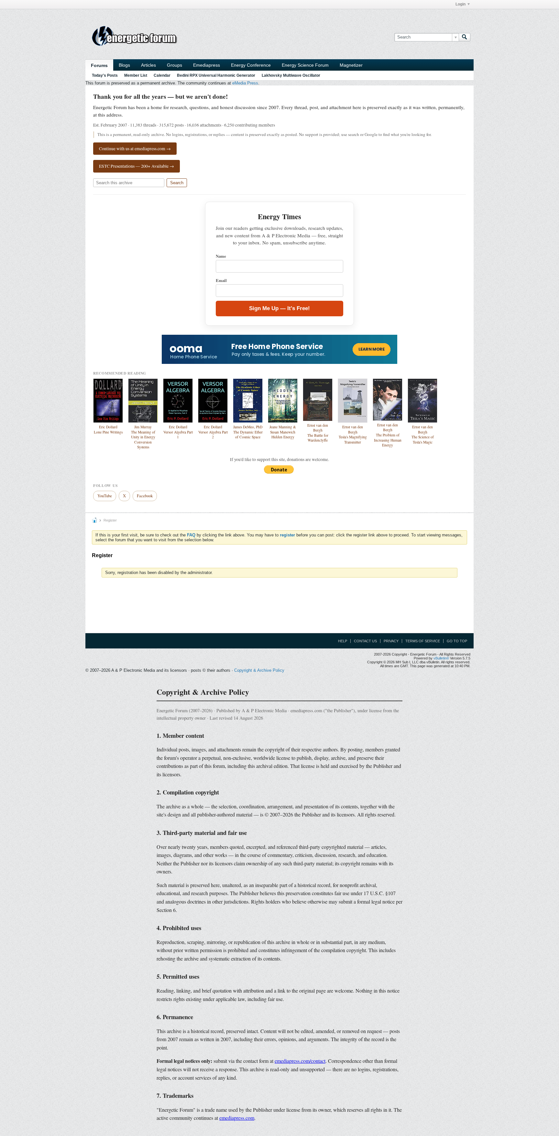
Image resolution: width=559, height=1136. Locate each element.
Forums (99, 65)
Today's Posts (105, 75)
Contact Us (365, 641)
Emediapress (206, 65)
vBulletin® (441, 658)
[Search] (464, 37)
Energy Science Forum (305, 65)
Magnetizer (351, 65)
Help (342, 641)
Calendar (162, 75)
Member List (135, 75)
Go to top (457, 641)
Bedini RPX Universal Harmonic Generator (216, 75)
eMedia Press (245, 83)
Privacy (391, 641)
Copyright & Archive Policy (259, 670)
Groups (174, 65)
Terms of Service (422, 641)
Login (460, 4)
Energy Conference (251, 65)
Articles (148, 65)
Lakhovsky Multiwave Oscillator (291, 75)
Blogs (124, 65)
